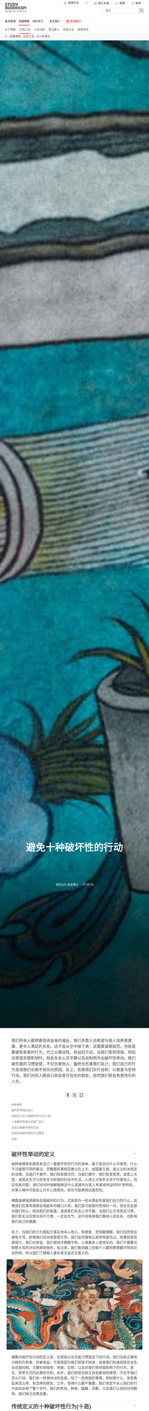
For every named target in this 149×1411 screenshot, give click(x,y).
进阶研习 (37, 21)
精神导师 (83, 29)
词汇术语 (103, 3)
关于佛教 (10, 29)
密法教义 (54, 29)
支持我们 (75, 21)
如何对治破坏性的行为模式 (27, 1133)
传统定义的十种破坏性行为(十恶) (31, 1116)
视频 (122, 3)
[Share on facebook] (68, 1095)
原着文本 (68, 29)
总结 (14, 1138)
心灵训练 (39, 29)
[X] (74, 1095)
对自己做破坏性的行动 (25, 1127)
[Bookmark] (81, 1095)
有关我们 (54, 21)
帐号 (138, 3)
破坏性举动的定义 (22, 1110)
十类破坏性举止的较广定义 (27, 1121)
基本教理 (10, 21)
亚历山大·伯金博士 (67, 884)
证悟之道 (24, 29)
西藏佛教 (24, 21)
